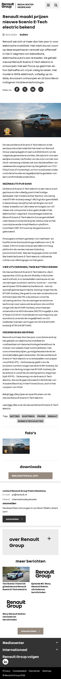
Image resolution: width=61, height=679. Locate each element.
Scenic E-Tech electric (30, 421)
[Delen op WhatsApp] (40, 89)
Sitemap (46, 670)
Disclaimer (34, 670)
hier (11, 394)
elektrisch (28, 416)
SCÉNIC (24, 34)
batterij (14, 416)
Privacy (6, 670)
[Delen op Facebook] (16, 89)
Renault (52, 416)
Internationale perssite (24, 499)
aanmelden (12, 518)
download (16, 454)
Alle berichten (29, 631)
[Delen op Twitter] (24, 89)
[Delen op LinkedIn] (32, 89)
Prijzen (41, 416)
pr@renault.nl (19, 494)
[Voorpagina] (9, 5)
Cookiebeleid (19, 670)
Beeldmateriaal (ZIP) (25, 475)
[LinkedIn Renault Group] (5, 662)
